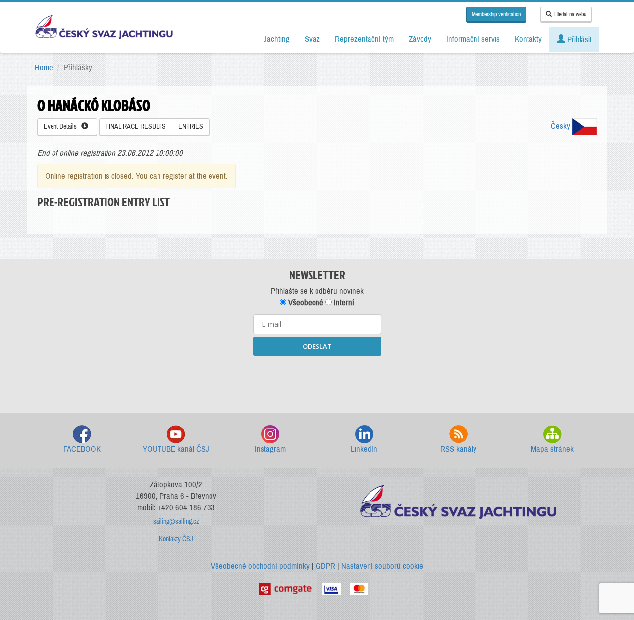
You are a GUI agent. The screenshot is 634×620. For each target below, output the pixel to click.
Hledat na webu (570, 14)
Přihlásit (578, 39)
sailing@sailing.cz (176, 521)
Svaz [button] (312, 39)
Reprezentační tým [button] (364, 39)
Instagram (270, 449)
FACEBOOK (82, 449)
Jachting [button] (277, 39)
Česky (561, 126)
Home (44, 67)
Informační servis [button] (473, 39)
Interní (343, 302)
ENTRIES (190, 126)
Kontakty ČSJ (176, 539)
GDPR (325, 566)
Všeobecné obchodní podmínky (260, 566)
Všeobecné (304, 302)
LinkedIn (364, 449)
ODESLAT (317, 346)
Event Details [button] (62, 126)
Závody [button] (420, 39)
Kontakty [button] (528, 39)
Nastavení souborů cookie (382, 566)
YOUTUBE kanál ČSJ (176, 449)
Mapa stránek (552, 449)
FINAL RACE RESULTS (136, 126)
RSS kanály (458, 449)
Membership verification (496, 14)
